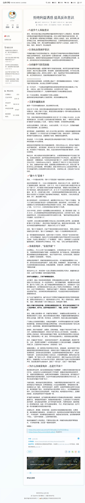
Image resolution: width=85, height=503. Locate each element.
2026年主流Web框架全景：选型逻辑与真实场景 (12, 66)
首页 (55, 2)
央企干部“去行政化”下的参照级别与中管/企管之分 (12, 73)
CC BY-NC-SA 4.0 (63, 444)
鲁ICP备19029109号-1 (31, 498)
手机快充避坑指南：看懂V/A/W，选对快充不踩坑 (12, 80)
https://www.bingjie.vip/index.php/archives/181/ (50, 441)
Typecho (35, 495)
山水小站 (35, 439)
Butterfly (51, 495)
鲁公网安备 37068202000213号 (51, 498)
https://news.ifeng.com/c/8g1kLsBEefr (42, 432)
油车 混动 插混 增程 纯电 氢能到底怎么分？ (12, 58)
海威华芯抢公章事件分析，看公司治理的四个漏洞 (12, 51)
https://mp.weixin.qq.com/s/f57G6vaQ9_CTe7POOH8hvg (48, 430)
